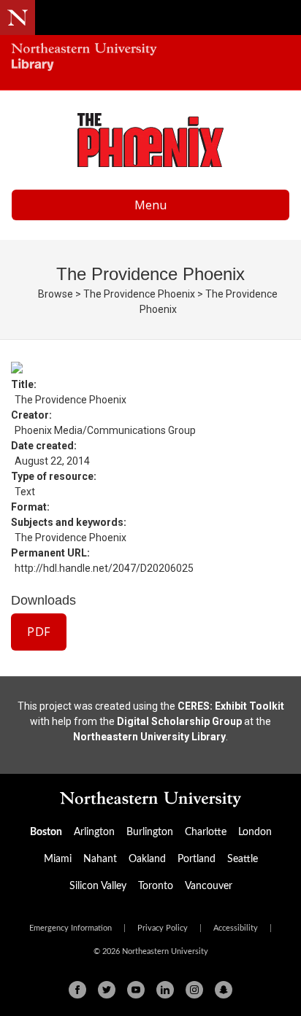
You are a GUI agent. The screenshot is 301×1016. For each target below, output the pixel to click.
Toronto (155, 886)
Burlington (149, 832)
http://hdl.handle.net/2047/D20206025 (104, 568)
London (255, 832)
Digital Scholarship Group (179, 721)
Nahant (100, 859)
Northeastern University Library (149, 736)
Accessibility (235, 928)
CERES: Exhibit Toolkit (231, 706)
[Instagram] (194, 989)
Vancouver (208, 886)
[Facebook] (77, 989)
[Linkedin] (165, 989)
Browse (55, 294)
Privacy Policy (162, 928)
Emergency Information (70, 928)
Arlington (94, 832)
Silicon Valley (97, 886)
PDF (38, 632)
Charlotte (205, 832)
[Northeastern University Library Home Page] (150, 58)
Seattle (242, 859)
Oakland (147, 859)
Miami (58, 859)
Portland (197, 859)
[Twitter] (106, 989)
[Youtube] (136, 989)
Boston (46, 832)
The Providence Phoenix (139, 294)
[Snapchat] (223, 989)
